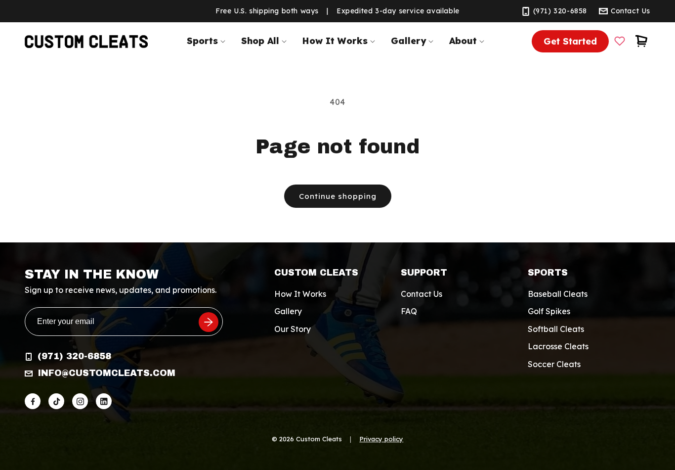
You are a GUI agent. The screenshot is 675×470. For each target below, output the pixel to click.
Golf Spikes (549, 312)
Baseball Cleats (558, 294)
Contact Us (421, 294)
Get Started (570, 41)
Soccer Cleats (554, 364)
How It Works (300, 294)
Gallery (288, 312)
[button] (208, 41)
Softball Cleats (556, 329)
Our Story (292, 329)
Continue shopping (338, 196)
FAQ (409, 312)
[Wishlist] (620, 41)
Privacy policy (381, 439)
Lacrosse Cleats (558, 346)
